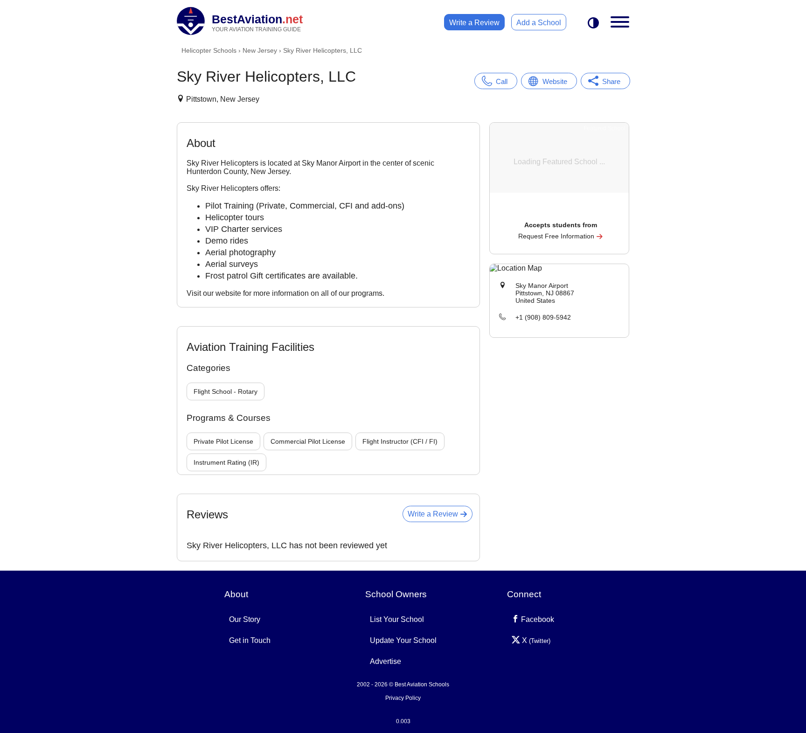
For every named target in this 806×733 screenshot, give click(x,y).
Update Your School (403, 640)
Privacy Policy (403, 698)
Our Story (244, 619)
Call (501, 81)
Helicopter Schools (208, 50)
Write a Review (474, 23)
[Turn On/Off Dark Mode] (593, 23)
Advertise (385, 661)
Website (554, 81)
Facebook (536, 619)
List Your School (397, 619)
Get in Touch (250, 640)
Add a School (538, 23)
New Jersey (260, 50)
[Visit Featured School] (560, 212)
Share (611, 81)
